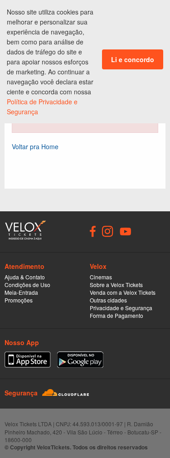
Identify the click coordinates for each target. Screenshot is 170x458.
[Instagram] (107, 230)
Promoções (19, 300)
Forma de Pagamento (116, 315)
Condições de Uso (27, 284)
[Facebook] (93, 230)
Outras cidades (108, 300)
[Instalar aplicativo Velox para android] (80, 359)
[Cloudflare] (65, 392)
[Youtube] (125, 230)
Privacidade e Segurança (121, 308)
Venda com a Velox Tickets (122, 292)
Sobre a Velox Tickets (116, 284)
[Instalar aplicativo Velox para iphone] (28, 359)
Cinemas (101, 277)
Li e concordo (132, 59)
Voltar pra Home (35, 146)
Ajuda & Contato (25, 277)
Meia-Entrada (21, 292)
